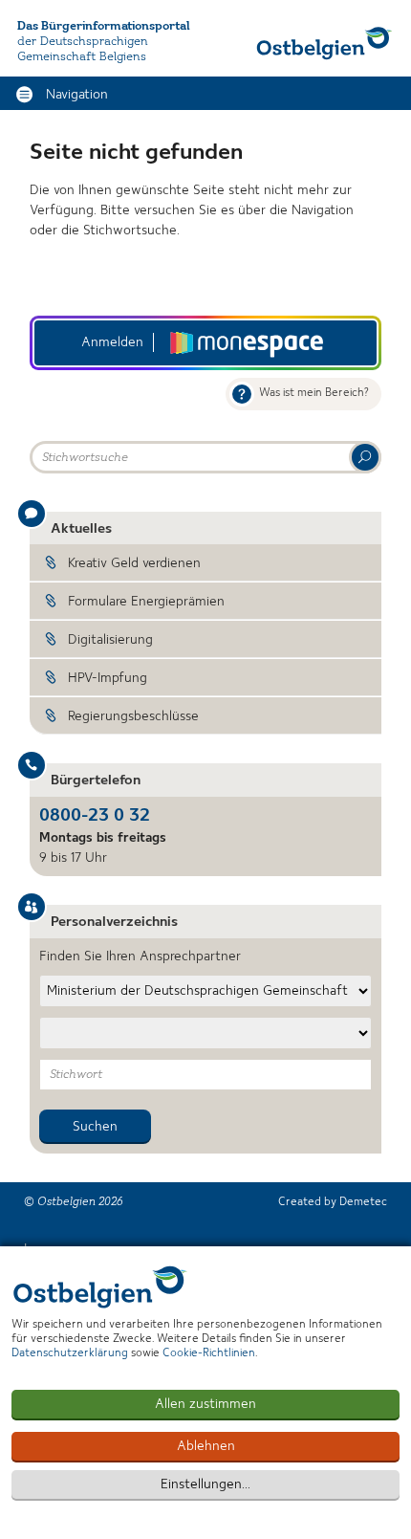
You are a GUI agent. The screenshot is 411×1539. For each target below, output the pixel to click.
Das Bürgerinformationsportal (103, 26)
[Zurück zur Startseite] (324, 43)
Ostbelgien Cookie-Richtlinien (100, 1287)
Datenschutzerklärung (69, 1353)
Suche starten (365, 457)
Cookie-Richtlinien (208, 1353)
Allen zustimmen (205, 1404)
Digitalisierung (110, 640)
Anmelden (112, 342)
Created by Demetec (332, 1202)
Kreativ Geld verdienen (134, 563)
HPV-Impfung (107, 678)
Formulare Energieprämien (146, 601)
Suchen (95, 1126)
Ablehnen (206, 1446)
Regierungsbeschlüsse (133, 716)
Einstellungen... (205, 1484)
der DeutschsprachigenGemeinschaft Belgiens (82, 49)
